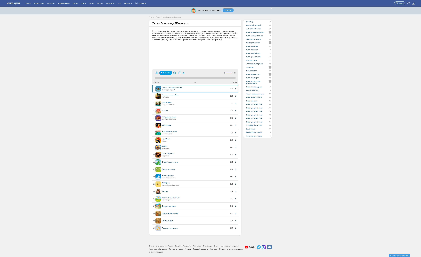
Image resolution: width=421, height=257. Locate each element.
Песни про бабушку (253, 53)
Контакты (213, 249)
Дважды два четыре (168, 169)
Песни (91, 3)
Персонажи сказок (176, 249)
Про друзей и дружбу (253, 25)
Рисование (197, 246)
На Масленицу (251, 71)
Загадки (100, 3)
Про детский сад (252, 90)
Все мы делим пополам (170, 213)
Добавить (141, 3)
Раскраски (110, 3)
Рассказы (51, 3)
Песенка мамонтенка (169, 117)
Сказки (28, 3)
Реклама (188, 249)
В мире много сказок (169, 206)
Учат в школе (166, 125)
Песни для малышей (253, 57)
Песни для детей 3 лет (254, 104)
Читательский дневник (158, 249)
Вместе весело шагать (169, 131)
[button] (165, 73)
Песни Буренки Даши (254, 87)
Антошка (165, 111)
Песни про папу (252, 50)
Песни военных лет (253, 74)
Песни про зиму (252, 101)
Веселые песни (251, 60)
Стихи (83, 3)
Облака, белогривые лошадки (172, 87)
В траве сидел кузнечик (170, 162)
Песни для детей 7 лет (254, 118)
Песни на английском (254, 97)
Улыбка (164, 146)
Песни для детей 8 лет (254, 122)
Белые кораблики (168, 175)
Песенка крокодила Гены (170, 95)
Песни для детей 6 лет (254, 115)
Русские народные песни (255, 94)
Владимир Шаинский (254, 125)
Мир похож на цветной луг (171, 197)
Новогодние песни (253, 43)
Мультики (128, 3)
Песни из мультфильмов (255, 32)
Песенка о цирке (167, 221)
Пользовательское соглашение (231, 249)
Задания (236, 246)
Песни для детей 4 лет (254, 108)
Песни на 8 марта (252, 78)
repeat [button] (195, 82)
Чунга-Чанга (166, 139)
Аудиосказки (39, 3)
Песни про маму (252, 46)
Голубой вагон (166, 102)
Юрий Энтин (250, 129)
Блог (119, 3)
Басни (75, 3)
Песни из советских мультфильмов (253, 82)
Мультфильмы (225, 246)
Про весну (249, 22)
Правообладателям (200, 249)
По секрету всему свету (170, 228)
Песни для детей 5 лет (254, 111)
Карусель (165, 191)
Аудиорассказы (64, 3)
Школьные (250, 67)
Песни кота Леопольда (254, 36)
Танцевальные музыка (254, 64)
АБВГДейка (166, 183)
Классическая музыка (254, 136)
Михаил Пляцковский (254, 132)
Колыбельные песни (253, 29)
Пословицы (207, 246)
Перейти (228, 10)
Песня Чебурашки (168, 153)
